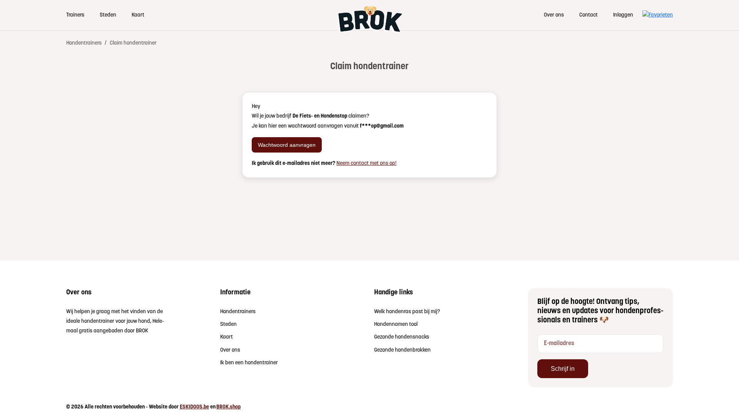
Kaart (138, 15)
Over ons (554, 15)
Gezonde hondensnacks (401, 337)
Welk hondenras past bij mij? (407, 312)
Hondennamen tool (396, 324)
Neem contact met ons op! (366, 163)
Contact (588, 15)
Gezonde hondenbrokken (402, 350)
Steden (108, 15)
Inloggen (623, 15)
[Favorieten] (657, 15)
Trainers (75, 15)
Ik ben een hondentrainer (249, 363)
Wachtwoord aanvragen (287, 144)
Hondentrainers (84, 43)
